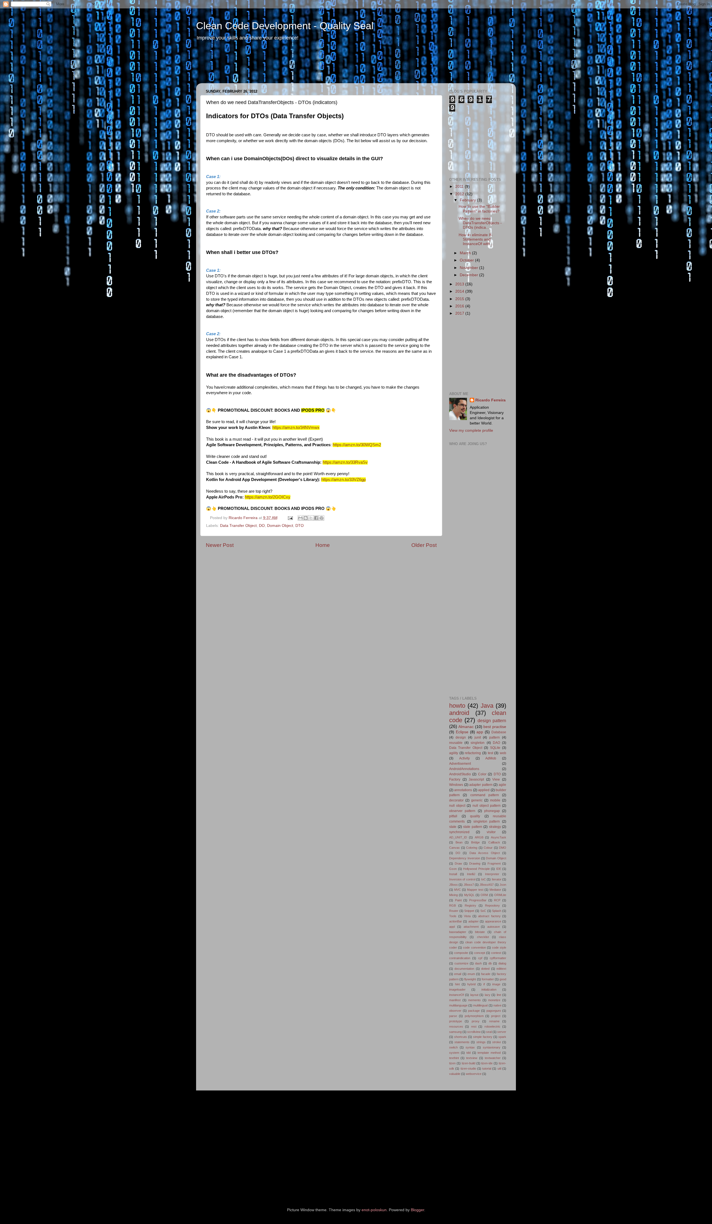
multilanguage (458, 1005)
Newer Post (220, 545)
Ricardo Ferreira (244, 518)
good (503, 979)
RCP (497, 900)
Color (482, 774)
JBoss (453, 884)
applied (484, 790)
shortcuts (460, 1036)
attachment (471, 926)
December (469, 275)
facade (485, 974)
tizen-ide (487, 1063)
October (467, 260)
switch (453, 1047)
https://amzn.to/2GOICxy (267, 497)
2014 (460, 291)
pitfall (453, 816)
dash (478, 963)
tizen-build (468, 1063)
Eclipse (462, 732)
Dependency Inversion (464, 858)
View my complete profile (471, 430)
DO (262, 526)
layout (474, 994)
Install (453, 874)
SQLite (495, 748)
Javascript (476, 779)
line (499, 994)
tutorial (486, 1068)
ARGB (479, 837)
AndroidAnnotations (464, 769)
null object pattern (487, 806)
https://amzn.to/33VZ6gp (343, 479)
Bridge (475, 842)
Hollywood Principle (476, 868)
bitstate (480, 932)
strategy (495, 827)
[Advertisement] (303, 69)
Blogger (417, 1210)
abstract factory (489, 916)
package (474, 1010)
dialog (502, 963)
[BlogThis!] (305, 518)
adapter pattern (481, 785)
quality (475, 816)
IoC (483, 879)
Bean (459, 842)
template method (489, 1052)
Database (498, 732)
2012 (460, 194)
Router (453, 910)
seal (489, 1031)
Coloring (471, 847)
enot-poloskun (374, 1210)
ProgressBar (477, 900)
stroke (496, 1042)
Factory (454, 779)
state (452, 827)
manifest (455, 1000)
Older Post (424, 545)
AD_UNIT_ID (458, 837)
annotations (463, 790)
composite (461, 952)
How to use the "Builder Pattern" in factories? (479, 208)
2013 (460, 284)
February (468, 200)
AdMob (490, 758)
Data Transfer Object (238, 526)
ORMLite (500, 895)
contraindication (459, 958)
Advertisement (460, 764)
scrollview (474, 1031)
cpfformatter (498, 958)
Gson (453, 868)
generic (477, 800)
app (479, 732)
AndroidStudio (460, 774)
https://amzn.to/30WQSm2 (357, 445)
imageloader (457, 989)
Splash (496, 910)
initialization (488, 989)
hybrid (471, 984)
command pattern (484, 795)
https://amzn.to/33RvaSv (345, 462)
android (459, 712)
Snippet (469, 910)
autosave (493, 926)
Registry (470, 905)
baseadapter (457, 932)
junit (477, 737)
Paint (458, 900)
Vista (467, 916)
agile (502, 785)
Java (487, 705)
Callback (494, 842)
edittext (501, 968)
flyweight (470, 979)
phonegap (492, 811)
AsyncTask (498, 837)
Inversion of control (462, 879)
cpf (480, 958)
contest (496, 952)
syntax (470, 1047)
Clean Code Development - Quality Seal (285, 25)
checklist (483, 937)
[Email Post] (290, 518)
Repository (492, 905)
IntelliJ (471, 874)
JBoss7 (469, 884)
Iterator (496, 879)
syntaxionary (491, 1047)
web (503, 753)
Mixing (453, 895)
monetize (494, 1000)
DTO (299, 526)
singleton (477, 743)
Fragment (494, 863)
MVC (457, 889)
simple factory (482, 1036)
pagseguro (493, 1010)
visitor (491, 832)
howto (457, 705)
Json (503, 884)
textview (471, 1058)
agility (453, 753)
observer (455, 1010)
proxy (475, 1021)
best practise (494, 727)
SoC (483, 910)
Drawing (474, 863)
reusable (456, 743)
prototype (455, 1021)
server (501, 1031)
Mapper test (475, 889)
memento (474, 1000)
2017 (460, 313)
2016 (460, 306)
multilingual (480, 1005)
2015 (460, 299)
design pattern (492, 720)
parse (453, 1016)
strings (481, 1042)
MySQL (469, 895)
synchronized (459, 832)
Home (322, 545)
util (499, 1068)
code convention (474, 947)
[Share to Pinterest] (321, 518)
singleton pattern (486, 821)
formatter (488, 979)
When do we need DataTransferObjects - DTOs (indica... (480, 223)
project (495, 1016)
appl (452, 926)
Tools (452, 916)
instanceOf (456, 994)
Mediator (495, 889)
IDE (498, 868)
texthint (454, 1058)
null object (457, 806)
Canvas (454, 847)
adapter (473, 921)
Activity (464, 758)
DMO (502, 847)
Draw (458, 863)
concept (479, 952)
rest (473, 1026)
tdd (468, 1052)
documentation (464, 968)
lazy (487, 994)
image (496, 984)
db (490, 963)
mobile (495, 800)
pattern (494, 737)
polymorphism (474, 1016)
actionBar (455, 921)
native (497, 1005)
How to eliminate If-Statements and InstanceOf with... (476, 239)
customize (461, 963)
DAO (496, 743)
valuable (454, 1073)
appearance (493, 921)
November (469, 268)
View (496, 779)
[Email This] (300, 518)
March (466, 253)
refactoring (473, 753)
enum (471, 974)
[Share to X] (311, 518)
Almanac (466, 727)
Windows (456, 785)
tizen (452, 1063)
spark (502, 1036)
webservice (473, 1073)
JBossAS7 (486, 884)
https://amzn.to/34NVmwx (296, 427)
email (457, 974)
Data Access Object (484, 853)
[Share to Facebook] (316, 518)
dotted (485, 968)
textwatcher (493, 1058)
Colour (488, 847)
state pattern (472, 827)
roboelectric (492, 1026)
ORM (484, 895)
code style (499, 947)
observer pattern (462, 811)
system (454, 1052)
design (461, 737)
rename (494, 1021)
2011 (460, 186)
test (490, 753)
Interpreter (492, 874)
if (484, 984)
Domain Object (280, 526)
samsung (455, 1031)
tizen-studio (468, 1068)
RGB (452, 905)
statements (461, 1042)
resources (456, 1026)
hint (457, 984)
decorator (456, 800)
